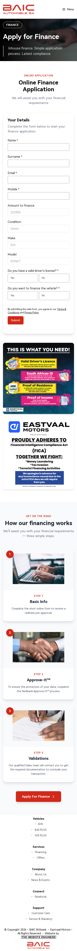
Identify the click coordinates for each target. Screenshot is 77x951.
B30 (40, 824)
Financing (40, 852)
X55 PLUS (41, 835)
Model (12, 254)
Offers (41, 857)
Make (11, 238)
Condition (14, 222)
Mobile (13, 189)
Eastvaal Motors (60, 929)
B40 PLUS (41, 829)
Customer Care (41, 913)
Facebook (41, 896)
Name (13, 140)
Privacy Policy (31, 312)
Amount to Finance (21, 205)
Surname (15, 156)
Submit (15, 320)
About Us (41, 874)
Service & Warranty (40, 918)
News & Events (40, 880)
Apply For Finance (36, 796)
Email (12, 173)
